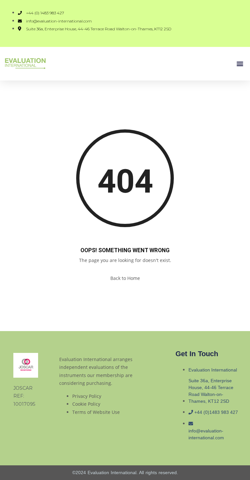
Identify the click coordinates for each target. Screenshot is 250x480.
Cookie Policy (86, 404)
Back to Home (125, 278)
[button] (239, 63)
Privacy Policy (86, 396)
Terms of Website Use (96, 412)
